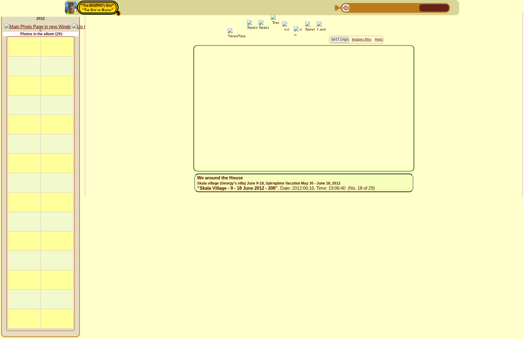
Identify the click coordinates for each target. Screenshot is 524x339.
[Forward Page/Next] (355, 7)
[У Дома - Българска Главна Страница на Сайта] (444, 7)
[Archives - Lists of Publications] (365, 7)
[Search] (414, 7)
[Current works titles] (384, 7)
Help (379, 39)
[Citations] (375, 7)
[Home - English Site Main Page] (434, 7)
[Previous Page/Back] (346, 7)
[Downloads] (404, 7)
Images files (361, 39)
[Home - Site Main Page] (424, 7)
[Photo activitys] (394, 7)
